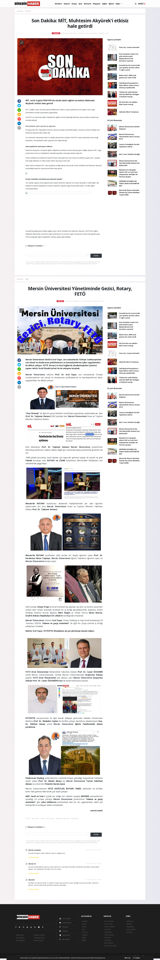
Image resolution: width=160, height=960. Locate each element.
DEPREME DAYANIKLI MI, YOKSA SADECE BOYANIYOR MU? (129, 183)
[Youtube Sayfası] (28, 927)
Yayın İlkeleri (20, 938)
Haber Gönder (39, 940)
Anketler (129, 924)
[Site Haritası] (39, 927)
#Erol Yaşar (50, 818)
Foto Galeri (66, 919)
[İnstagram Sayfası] (24, 927)
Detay (128, 958)
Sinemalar (107, 937)
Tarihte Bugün (109, 935)
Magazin (96, 4)
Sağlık (104, 4)
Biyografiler (130, 927)
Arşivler (65, 931)
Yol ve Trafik (108, 924)
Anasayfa (20, 11)
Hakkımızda (20, 935)
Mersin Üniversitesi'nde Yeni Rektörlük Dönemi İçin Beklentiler (129, 163)
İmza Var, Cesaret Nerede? (129, 47)
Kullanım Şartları (39, 935)
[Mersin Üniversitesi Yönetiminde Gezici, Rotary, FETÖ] (60, 330)
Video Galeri (66, 923)
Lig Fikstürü (108, 932)
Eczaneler (107, 929)
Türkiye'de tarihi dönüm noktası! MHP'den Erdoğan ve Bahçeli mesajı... (129, 94)
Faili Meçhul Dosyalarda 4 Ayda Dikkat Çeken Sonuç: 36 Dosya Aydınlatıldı (129, 85)
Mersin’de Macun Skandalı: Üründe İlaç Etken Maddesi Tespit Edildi (129, 192)
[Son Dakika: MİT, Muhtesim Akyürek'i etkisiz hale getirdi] (60, 66)
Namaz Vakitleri (109, 927)
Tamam (137, 958)
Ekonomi (87, 4)
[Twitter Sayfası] (20, 927)
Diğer (118, 4)
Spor (80, 4)
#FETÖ (28, 818)
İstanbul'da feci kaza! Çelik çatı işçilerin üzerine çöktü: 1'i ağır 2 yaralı (129, 67)
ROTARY (51, 460)
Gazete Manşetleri (110, 946)
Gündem (58, 4)
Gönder (96, 256)
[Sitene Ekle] (43, 927)
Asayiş (74, 4)
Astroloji (129, 932)
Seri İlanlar (107, 940)
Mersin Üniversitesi (35, 374)
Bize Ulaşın (66, 939)
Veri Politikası (20, 940)
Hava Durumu (109, 921)
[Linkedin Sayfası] (32, 927)
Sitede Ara (129, 921)
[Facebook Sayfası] (16, 927)
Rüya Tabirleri (131, 929)
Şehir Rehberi (108, 943)
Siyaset (67, 4)
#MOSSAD (75, 818)
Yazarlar (65, 927)
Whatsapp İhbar (39, 938)
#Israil (42, 818)
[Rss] (35, 927)
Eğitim (111, 4)
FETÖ (28, 672)
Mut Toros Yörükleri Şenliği (129, 154)
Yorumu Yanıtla (33, 857)
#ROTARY (35, 818)
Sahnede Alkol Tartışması (129, 112)
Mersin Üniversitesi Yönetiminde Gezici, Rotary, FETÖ (129, 136)
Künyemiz (66, 935)
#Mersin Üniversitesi (63, 818)
